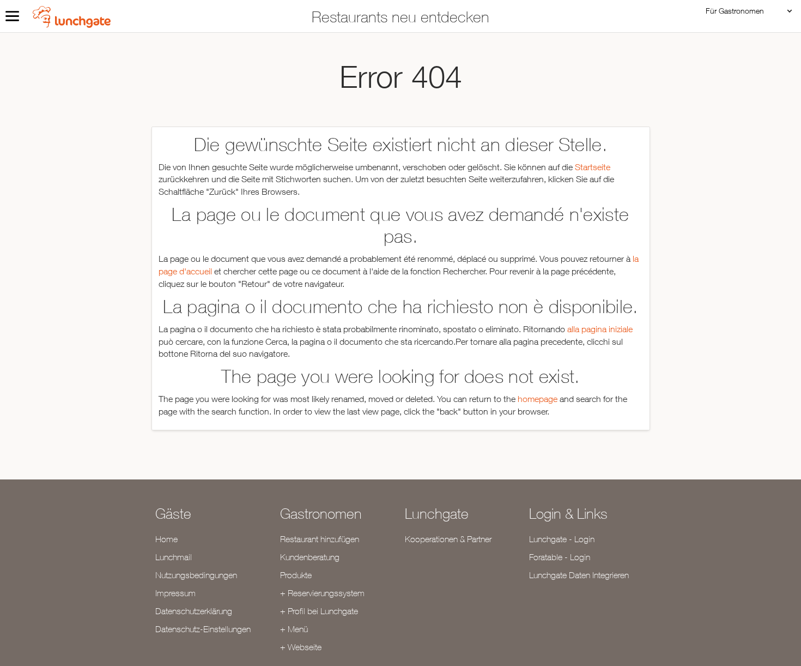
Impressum (175, 593)
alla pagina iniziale (600, 329)
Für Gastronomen (735, 10)
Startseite (592, 167)
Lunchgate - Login (561, 539)
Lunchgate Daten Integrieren (579, 575)
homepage (537, 399)
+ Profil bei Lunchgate (319, 611)
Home (166, 539)
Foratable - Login (559, 557)
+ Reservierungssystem (322, 593)
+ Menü (294, 629)
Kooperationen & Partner (448, 539)
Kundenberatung (309, 557)
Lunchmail (173, 557)
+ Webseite (300, 647)
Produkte (296, 575)
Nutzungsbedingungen (196, 575)
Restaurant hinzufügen (319, 539)
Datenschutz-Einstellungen (203, 629)
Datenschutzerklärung (193, 611)
